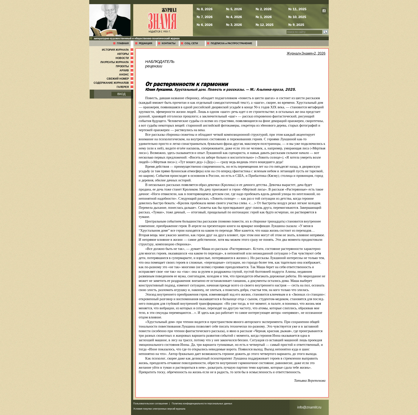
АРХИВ (127, 70)
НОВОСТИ (125, 58)
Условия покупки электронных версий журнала (159, 408)
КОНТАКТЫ (168, 43)
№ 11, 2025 (297, 9)
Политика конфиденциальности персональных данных (202, 403)
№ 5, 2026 (234, 9)
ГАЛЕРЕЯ (125, 87)
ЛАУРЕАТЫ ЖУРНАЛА (117, 62)
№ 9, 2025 (296, 25)
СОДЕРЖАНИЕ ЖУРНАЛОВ (114, 82)
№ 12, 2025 (264, 25)
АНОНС (126, 74)
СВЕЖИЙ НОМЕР (120, 78)
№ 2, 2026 (263, 9)
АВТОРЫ (125, 53)
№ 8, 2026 (204, 9)
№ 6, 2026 (204, 25)
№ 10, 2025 (297, 17)
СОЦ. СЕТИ (191, 43)
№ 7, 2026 (204, 17)
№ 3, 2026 (234, 25)
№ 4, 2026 (234, 17)
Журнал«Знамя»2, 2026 (306, 53)
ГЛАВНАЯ (123, 43)
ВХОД (121, 94)
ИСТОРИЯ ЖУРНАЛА (118, 49)
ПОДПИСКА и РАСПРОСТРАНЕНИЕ (231, 43)
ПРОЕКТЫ (125, 66)
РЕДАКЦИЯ (145, 43)
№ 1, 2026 (264, 17)
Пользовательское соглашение (150, 403)
